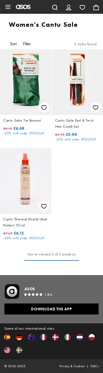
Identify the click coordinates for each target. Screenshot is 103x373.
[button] (7, 337)
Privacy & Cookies (72, 366)
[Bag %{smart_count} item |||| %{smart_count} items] (96, 7)
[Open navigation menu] (8, 7)
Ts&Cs (94, 366)
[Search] (55, 7)
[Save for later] (44, 107)
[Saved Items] (82, 7)
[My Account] (69, 7)
